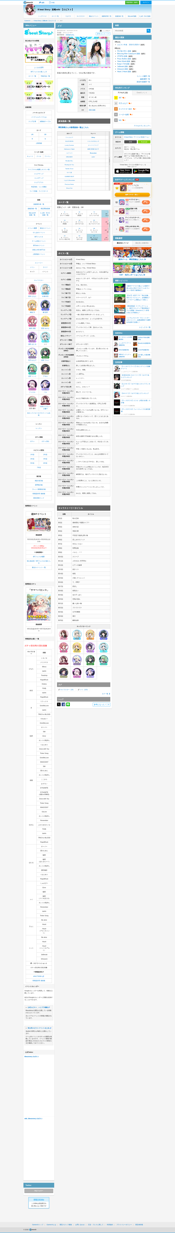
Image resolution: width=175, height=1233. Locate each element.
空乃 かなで (32, 360)
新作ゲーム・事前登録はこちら (131, 259)
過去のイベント (94, 16)
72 (94, 212)
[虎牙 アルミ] (90, 660)
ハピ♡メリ (69, 153)
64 (79, 236)
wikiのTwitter (37, 976)
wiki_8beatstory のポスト (33, 1118)
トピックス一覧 (145, 327)
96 (94, 236)
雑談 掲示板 (39, 481)
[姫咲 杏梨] (64, 647)
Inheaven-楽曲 (125, 69)
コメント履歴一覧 (143, 76)
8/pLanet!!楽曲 (132, 16)
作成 (52, 2)
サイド (45, 267)
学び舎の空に (69, 161)
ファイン (47, 156)
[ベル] (90, 673)
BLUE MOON (69, 141)
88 (94, 228)
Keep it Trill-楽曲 (126, 64)
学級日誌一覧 (45, 76)
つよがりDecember (69, 180)
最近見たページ (122, 243)
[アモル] (64, 673)
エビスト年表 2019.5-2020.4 (131, 45)
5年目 (32, 463)
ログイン (146, 2)
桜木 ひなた (32, 296)
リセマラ (68, 16)
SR (45, 134)
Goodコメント (142, 93)
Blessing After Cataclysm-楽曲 (131, 54)
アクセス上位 (123, 93)
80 (94, 220)
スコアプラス (38, 182)
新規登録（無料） (132, 2)
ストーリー (39, 263)
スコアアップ (38, 174)
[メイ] (104, 647)
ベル (45, 392)
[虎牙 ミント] (104, 660)
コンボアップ (38, 178)
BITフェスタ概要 (39, 557)
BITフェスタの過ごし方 (39, 72)
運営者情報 (139, 1225)
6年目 (45, 463)
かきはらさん (70, 34)
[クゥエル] (77, 673)
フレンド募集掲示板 (39, 489)
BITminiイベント (39, 245)
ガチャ (32, 441)
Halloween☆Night (69, 149)
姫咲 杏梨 (32, 328)
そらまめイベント (39, 232)
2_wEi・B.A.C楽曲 (144, 16)
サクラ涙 (69, 172)
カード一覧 (55, 16)
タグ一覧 (105, 694)
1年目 (32, 454)
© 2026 (26, 1230)
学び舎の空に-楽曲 (126, 51)
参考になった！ (103, 33)
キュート (30, 156)
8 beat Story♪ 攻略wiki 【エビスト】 (56, 9)
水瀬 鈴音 (45, 296)
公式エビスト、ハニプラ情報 (38, 1007)
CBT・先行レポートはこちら (131, 275)
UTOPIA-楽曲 (125, 56)
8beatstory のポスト (31, 1056)
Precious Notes (69, 184)
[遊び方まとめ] (38, 58)
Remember (93, 153)
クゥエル (32, 392)
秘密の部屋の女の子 (93, 149)
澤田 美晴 (92, 110)
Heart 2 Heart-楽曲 (126, 72)
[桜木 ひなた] (64, 635)
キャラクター (81, 16)
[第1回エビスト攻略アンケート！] (38, 85)
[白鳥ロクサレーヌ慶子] (64, 660)
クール (39, 156)
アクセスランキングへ (142, 126)
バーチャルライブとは (39, 117)
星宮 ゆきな (45, 328)
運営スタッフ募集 (66, 1225)
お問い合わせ (80, 1225)
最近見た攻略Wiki (142, 243)
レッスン (39, 428)
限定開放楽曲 (45, 208)
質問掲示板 (39, 485)
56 (79, 228)
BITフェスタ (39, 237)
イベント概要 (32, 228)
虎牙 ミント (32, 376)
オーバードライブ (93, 145)
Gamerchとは (51, 1225)
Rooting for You (69, 164)
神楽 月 (32, 312)
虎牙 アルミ (45, 360)
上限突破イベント (39, 254)
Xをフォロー (38, 1191)
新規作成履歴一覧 (143, 82)
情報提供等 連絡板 (39, 494)
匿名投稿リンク (38, 498)
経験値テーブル (45, 121)
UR (32, 134)
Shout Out (69, 188)
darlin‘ (93, 157)
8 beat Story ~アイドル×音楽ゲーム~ (137, 137)
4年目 (45, 459)
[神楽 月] (90, 635)
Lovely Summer (69, 145)
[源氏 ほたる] (90, 647)
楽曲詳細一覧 (119, 16)
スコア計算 (32, 121)
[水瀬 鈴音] (77, 635)
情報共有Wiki (39, 1200)
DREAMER (69, 157)
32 (64, 236)
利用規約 (110, 1225)
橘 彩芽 (45, 312)
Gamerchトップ (37, 1225)
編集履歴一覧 (145, 79)
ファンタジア (69, 137)
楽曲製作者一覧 (38, 204)
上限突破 (39, 143)
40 (79, 212)
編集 (42, 2)
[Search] (149, 31)
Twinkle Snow (69, 168)
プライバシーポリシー (124, 1225)
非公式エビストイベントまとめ (38, 1028)
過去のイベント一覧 (39, 567)
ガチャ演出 (45, 441)
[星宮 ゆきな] (77, 647)
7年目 (39, 467)
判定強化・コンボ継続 (39, 187)
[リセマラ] (38, 49)
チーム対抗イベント (39, 241)
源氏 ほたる (32, 344)
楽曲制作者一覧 (106, 16)
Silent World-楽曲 (126, 61)
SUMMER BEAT (69, 176)
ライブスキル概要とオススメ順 (39, 169)
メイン (32, 267)
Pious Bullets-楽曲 (126, 59)
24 (64, 228)
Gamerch (28, 2)
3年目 (32, 459)
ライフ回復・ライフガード (39, 191)
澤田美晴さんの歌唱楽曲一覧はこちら (73, 127)
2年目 (45, 454)
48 (79, 220)
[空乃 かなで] (77, 660)
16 (64, 220)
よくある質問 (38, 67)
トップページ (42, 16)
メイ (81, 690)
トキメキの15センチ (93, 141)
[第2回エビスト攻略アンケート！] (38, 97)
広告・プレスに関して (95, 1225)
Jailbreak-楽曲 (125, 66)
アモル (45, 376)
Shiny (93, 137)
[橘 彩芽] (104, 635)
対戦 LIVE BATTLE (38, 250)
